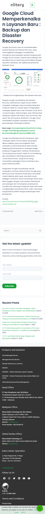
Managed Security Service (10, 359)
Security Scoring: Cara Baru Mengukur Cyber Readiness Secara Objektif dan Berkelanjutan (19, 309)
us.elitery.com (13, 444)
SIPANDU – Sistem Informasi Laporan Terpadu (17, 372)
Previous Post (7, 211)
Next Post (39, 211)
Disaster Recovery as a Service (12, 363)
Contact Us (7, 468)
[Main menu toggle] (32, 5)
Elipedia (5, 368)
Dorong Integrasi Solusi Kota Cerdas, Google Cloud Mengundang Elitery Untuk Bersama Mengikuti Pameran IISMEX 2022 (22, 130)
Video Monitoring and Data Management (15, 382)
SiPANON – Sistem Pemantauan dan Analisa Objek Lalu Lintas (20, 377)
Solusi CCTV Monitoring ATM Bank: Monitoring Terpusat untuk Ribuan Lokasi (19, 323)
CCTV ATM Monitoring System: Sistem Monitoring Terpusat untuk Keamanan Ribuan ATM (20, 317)
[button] (40, 508)
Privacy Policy (6, 503)
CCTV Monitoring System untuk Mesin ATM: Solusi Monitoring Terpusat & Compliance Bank (20, 329)
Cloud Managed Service (10, 355)
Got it (23, 512)
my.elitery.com (13, 422)
